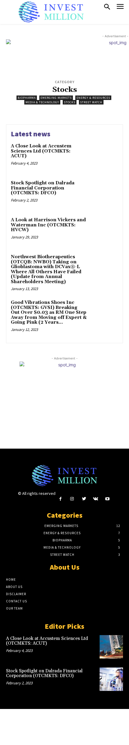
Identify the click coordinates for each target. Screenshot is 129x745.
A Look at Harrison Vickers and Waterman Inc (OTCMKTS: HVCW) (48, 225)
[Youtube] (107, 499)
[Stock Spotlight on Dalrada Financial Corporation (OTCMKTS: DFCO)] (104, 193)
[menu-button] (120, 7)
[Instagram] (72, 499)
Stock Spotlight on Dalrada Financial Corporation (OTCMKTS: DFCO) (42, 188)
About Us (14, 587)
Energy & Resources (93, 98)
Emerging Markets (56, 98)
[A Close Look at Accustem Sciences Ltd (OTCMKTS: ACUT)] (104, 157)
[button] (107, 7)
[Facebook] (60, 499)
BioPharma (27, 98)
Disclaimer (16, 594)
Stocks (69, 102)
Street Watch (91, 102)
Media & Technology (42, 102)
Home (11, 579)
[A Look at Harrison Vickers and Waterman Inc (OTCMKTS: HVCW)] (104, 230)
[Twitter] (84, 499)
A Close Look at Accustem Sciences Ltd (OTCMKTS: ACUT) (41, 151)
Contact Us (16, 601)
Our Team (14, 608)
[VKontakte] (95, 499)
